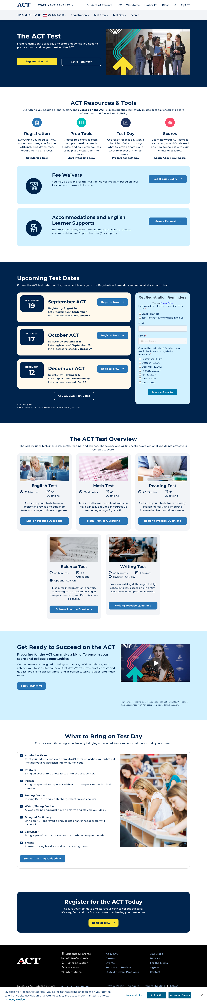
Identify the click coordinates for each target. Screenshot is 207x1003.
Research (156, 958)
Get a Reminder (81, 61)
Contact (155, 972)
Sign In (154, 967)
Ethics (174, 986)
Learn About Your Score (170, 157)
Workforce (133, 5)
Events (110, 962)
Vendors (133, 986)
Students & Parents (99, 5)
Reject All (156, 995)
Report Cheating (154, 986)
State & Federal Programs (122, 972)
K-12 (119, 5)
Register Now (35, 61)
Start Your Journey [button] (55, 5)
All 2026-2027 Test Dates (74, 395)
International (73, 972)
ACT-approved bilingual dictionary (58, 820)
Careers (111, 958)
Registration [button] (79, 15)
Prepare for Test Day (125, 157)
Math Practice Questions (103, 520)
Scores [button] (135, 15)
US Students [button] (56, 14)
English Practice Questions (44, 520)
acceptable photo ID (50, 773)
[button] (148, 52)
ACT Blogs (156, 953)
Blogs (165, 5)
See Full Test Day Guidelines (43, 858)
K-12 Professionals (76, 958)
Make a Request (166, 221)
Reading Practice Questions (162, 520)
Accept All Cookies (180, 995)
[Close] (202, 994)
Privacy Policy (115, 986)
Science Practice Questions (74, 609)
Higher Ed (151, 5)
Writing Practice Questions (133, 605)
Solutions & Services (118, 967)
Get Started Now (37, 157)
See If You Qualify (166, 179)
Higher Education (76, 962)
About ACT (113, 953)
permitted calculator (48, 835)
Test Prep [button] (100, 15)
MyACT (185, 5)
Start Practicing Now (81, 157)
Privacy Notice (15, 999)
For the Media (159, 962)
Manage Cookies (134, 995)
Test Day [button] (119, 15)
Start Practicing (31, 685)
